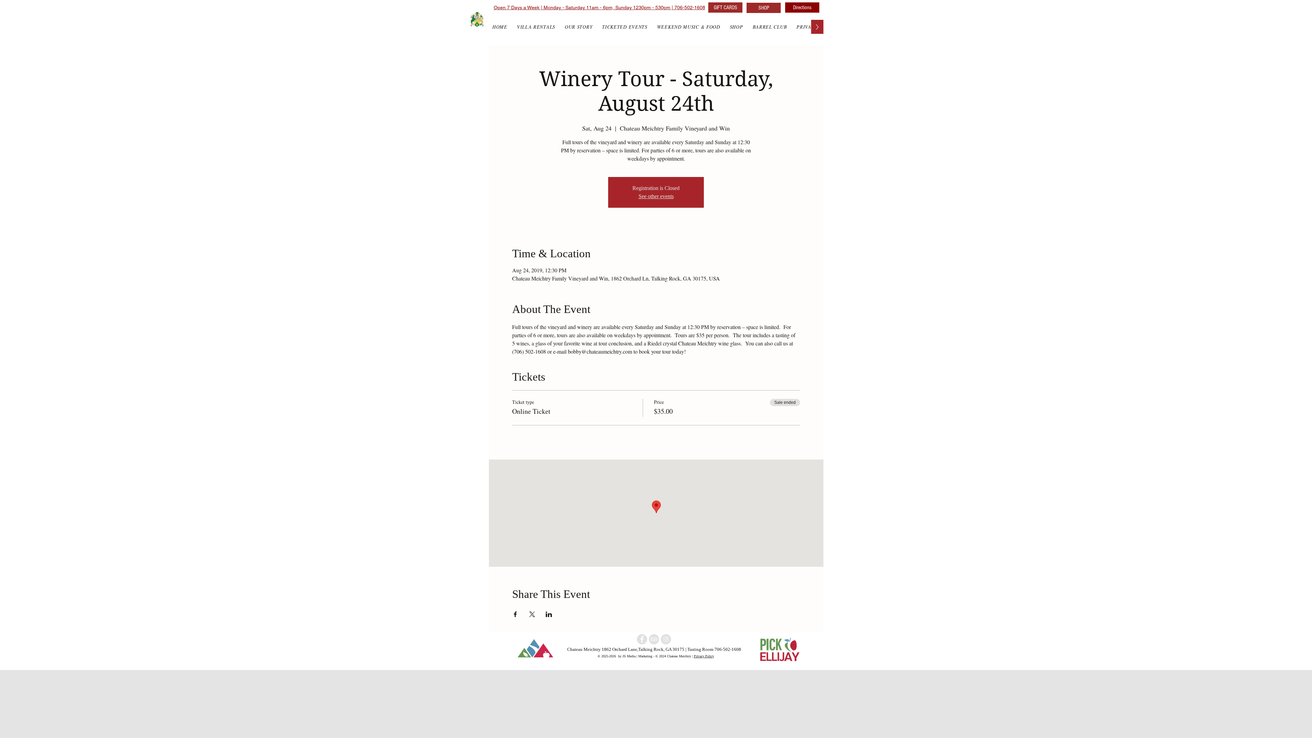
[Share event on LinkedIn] (549, 614)
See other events (656, 196)
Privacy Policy (704, 656)
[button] (736, 27)
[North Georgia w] (666, 639)
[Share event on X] (532, 614)
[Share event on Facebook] (515, 614)
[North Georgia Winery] (654, 639)
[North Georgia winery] (642, 639)
